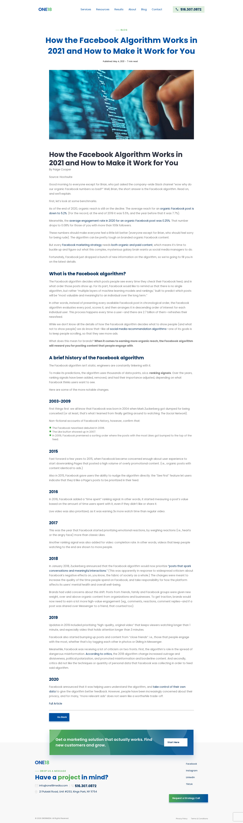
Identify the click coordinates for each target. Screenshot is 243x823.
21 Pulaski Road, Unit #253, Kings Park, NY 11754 (68, 791)
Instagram (191, 770)
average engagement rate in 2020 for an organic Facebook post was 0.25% (119, 221)
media (123, 329)
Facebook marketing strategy (82, 245)
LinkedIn (190, 777)
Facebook (191, 763)
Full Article (55, 703)
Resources (102, 9)
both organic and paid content (132, 245)
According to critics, (99, 654)
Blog (144, 9)
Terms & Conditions (199, 818)
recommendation (139, 329)
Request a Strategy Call (186, 798)
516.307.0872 (191, 9)
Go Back (62, 717)
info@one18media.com (53, 785)
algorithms (159, 329)
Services (86, 9)
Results (118, 9)
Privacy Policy (181, 818)
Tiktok (189, 784)
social (114, 329)
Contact (157, 9)
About (132, 9)
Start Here (173, 742)
